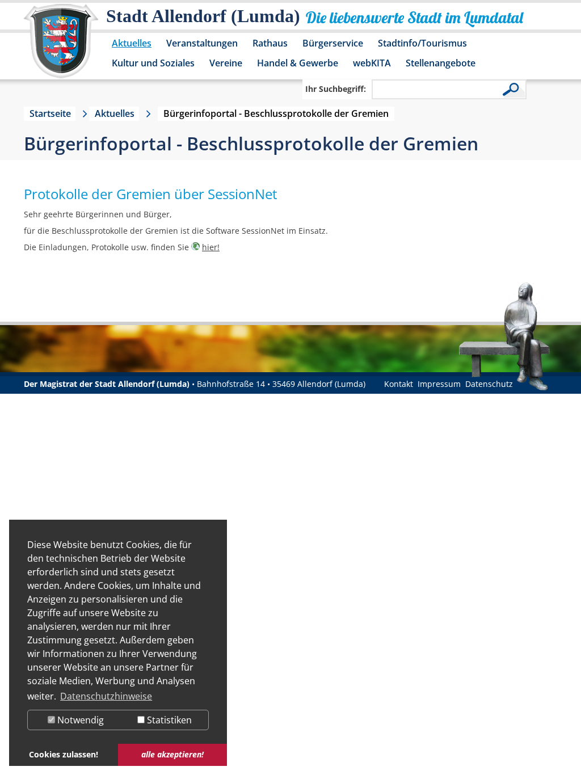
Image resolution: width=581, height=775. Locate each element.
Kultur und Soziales (153, 63)
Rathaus (270, 43)
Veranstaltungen (202, 43)
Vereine (225, 63)
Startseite (50, 113)
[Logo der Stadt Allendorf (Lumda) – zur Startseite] (61, 46)
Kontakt (398, 383)
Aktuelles (131, 43)
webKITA (372, 63)
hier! (211, 247)
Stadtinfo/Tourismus (422, 43)
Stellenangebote (440, 63)
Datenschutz (489, 383)
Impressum (439, 383)
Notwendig (79, 720)
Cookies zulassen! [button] (63, 754)
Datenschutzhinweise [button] (106, 696)
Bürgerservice (332, 43)
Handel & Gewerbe (297, 63)
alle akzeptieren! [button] (172, 754)
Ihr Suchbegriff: (335, 88)
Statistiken (168, 720)
